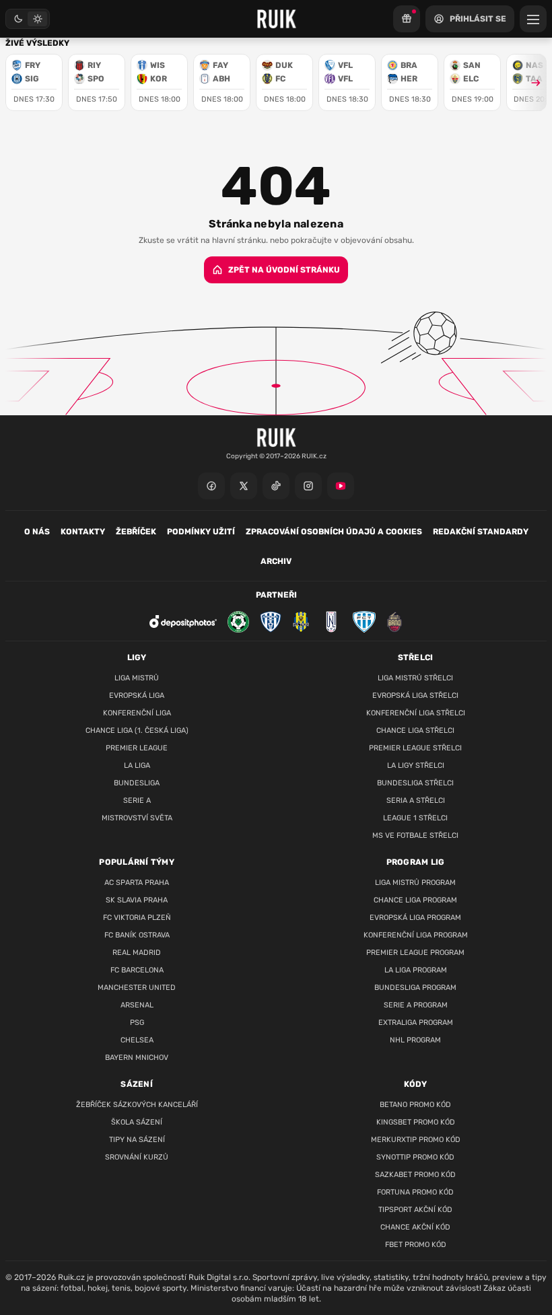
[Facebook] (211, 485)
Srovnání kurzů (136, 1157)
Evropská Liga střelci (415, 695)
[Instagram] (308, 485)
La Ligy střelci (415, 765)
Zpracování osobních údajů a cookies (334, 531)
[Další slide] (530, 82)
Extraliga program (415, 1022)
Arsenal (136, 1005)
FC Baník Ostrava (137, 935)
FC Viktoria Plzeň (137, 917)
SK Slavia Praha (137, 900)
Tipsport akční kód (415, 1209)
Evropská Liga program (415, 917)
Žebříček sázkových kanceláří (137, 1104)
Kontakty (83, 531)
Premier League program (415, 952)
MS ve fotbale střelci (415, 835)
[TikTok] (276, 485)
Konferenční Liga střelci (415, 713)
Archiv (276, 561)
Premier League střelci (415, 748)
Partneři (276, 595)
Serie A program (416, 1005)
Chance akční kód (415, 1227)
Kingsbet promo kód (415, 1122)
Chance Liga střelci (415, 730)
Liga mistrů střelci (415, 678)
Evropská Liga (136, 695)
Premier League (137, 748)
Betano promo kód (415, 1104)
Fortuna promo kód (415, 1192)
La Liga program (415, 970)
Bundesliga (137, 783)
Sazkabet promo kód (415, 1174)
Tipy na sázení (137, 1139)
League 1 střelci (415, 818)
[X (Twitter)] (243, 485)
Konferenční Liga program (416, 935)
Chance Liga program (415, 900)
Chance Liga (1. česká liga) (136, 730)
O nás (37, 531)
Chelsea (136, 1040)
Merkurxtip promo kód (415, 1139)
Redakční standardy (480, 531)
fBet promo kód (415, 1244)
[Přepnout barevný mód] (27, 19)
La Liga (137, 765)
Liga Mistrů (136, 678)
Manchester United (137, 987)
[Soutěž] (406, 18)
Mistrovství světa (137, 818)
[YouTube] (340, 485)
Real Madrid (136, 952)
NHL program (415, 1040)
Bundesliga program (415, 987)
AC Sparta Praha (136, 882)
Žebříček (136, 531)
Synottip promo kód (415, 1157)
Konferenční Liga (137, 713)
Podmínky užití (201, 531)
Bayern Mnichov (136, 1057)
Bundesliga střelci (415, 783)
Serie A (137, 800)
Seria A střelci (415, 800)
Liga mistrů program (415, 882)
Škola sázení (136, 1122)
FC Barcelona (137, 970)
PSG (137, 1022)
